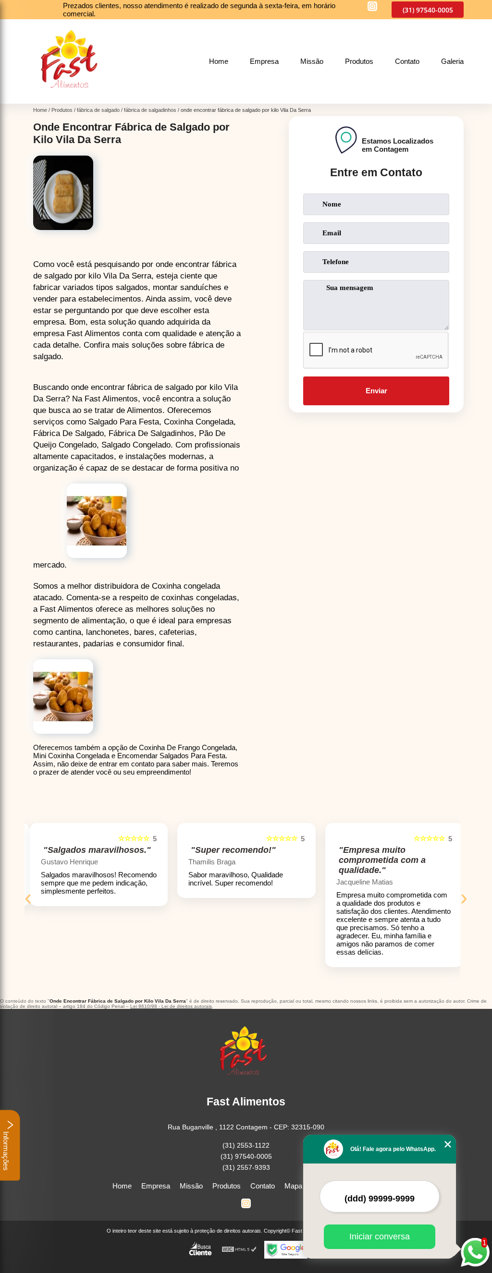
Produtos (359, 61)
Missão (311, 61)
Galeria (452, 61)
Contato (407, 61)
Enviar (376, 391)
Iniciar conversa (379, 1236)
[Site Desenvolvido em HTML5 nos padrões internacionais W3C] (239, 1249)
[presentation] (28, 897)
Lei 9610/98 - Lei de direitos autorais (171, 1006)
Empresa (264, 61)
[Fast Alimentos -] (73, 98)
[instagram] (372, 6)
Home (218, 61)
